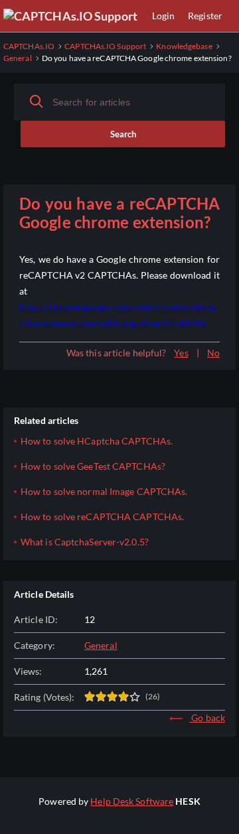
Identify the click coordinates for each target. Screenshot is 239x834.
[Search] (36, 101)
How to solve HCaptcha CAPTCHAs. (97, 441)
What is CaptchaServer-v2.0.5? (85, 541)
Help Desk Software (131, 801)
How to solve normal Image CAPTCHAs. (104, 491)
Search (123, 134)
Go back (207, 717)
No (213, 352)
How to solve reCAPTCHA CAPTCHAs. (102, 516)
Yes (181, 352)
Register (205, 15)
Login (163, 15)
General (101, 645)
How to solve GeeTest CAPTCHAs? (93, 466)
